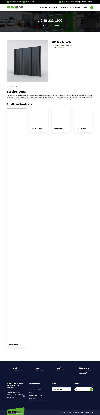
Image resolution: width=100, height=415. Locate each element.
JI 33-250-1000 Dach (37, 129)
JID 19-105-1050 (14, 344)
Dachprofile (61, 47)
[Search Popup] (91, 7)
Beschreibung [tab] (13, 86)
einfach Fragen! (39, 370)
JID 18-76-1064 (58, 129)
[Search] (91, 389)
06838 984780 (30, 2)
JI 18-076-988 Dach (82, 129)
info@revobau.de (15, 2)
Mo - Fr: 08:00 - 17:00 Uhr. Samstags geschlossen (85, 371)
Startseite (43, 7)
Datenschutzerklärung (35, 395)
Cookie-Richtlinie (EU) (35, 389)
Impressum (32, 398)
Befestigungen (53, 7)
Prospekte (76, 7)
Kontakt (84, 7)
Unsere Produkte (66, 7)
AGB (30, 392)
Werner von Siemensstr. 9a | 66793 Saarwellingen (77, 2)
